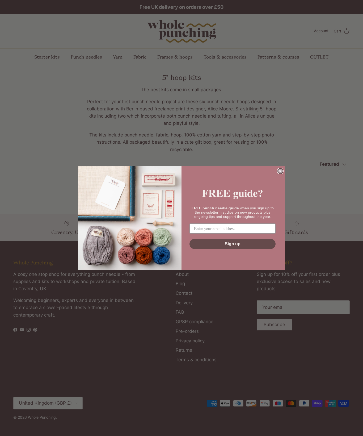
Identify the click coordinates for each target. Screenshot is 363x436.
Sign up (232, 243)
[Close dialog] (280, 171)
